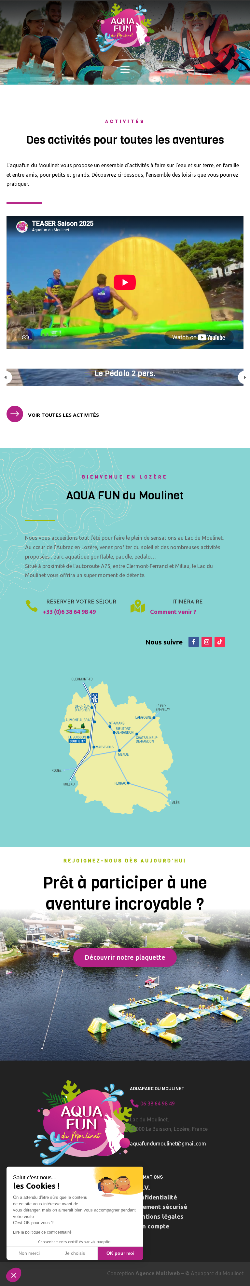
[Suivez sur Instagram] (206, 642)
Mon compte (151, 1226)
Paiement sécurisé (160, 1206)
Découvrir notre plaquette (125, 957)
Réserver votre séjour (81, 602)
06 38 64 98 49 (157, 1103)
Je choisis (75, 1253)
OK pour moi (120, 1253)
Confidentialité (155, 1197)
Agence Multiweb (157, 1273)
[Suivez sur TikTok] (220, 642)
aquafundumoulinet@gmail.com (168, 1143)
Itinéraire (187, 602)
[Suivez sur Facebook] (193, 642)
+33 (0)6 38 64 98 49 (69, 611)
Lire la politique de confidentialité (42, 1232)
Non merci (29, 1253)
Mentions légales (158, 1216)
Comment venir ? (173, 611)
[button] (13, 1275)
